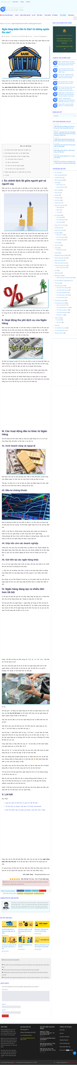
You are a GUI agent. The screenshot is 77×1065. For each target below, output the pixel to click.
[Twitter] (54, 1062)
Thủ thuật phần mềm (62, 295)
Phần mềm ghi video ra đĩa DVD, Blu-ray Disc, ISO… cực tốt (47, 1049)
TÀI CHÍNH (63, 15)
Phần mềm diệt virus (60, 263)
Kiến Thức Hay (6, 23)
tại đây (41, 977)
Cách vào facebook (60, 175)
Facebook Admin (27, 1035)
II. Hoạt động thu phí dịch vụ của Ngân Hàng (16, 153)
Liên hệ (61, 1033)
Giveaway (57, 197)
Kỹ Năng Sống (60, 239)
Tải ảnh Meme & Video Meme (62, 280)
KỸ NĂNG (55, 15)
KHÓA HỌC (58, 227)
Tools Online (15, 1)
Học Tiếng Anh (60, 237)
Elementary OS (60, 250)
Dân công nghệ (59, 180)
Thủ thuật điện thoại (61, 290)
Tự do (58, 212)
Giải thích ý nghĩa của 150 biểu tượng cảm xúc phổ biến (25, 931)
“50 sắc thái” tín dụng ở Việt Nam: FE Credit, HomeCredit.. (23, 806)
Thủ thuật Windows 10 (62, 307)
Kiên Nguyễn (6, 36)
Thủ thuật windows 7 (62, 310)
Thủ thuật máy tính (60, 303)
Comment (5, 989)
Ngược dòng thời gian (60, 258)
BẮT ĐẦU (39, 15)
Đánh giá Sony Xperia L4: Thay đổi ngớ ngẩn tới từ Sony (47, 1044)
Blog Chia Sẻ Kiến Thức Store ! (64, 35)
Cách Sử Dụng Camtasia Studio (64, 277)
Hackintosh (58, 203)
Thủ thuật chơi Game (62, 287)
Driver (56, 182)
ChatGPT (28, 1)
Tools (56, 325)
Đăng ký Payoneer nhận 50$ (27, 1032)
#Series (22, 1)
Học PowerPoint (60, 219)
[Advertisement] (26, 109)
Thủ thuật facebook (61, 292)
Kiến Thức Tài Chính (39, 893)
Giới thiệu (62, 1030)
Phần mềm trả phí (61, 267)
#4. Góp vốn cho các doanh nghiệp (15, 165)
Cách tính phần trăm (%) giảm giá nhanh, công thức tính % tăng (25, 810)
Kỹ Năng (57, 233)
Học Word (59, 222)
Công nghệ (59, 207)
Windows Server (59, 333)
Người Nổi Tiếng (59, 260)
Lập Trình (57, 245)
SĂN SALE (71, 15)
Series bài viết (58, 275)
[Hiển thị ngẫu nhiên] (75, 18)
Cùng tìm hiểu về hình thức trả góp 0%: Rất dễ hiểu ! (21, 803)
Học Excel (59, 217)
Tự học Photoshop (60, 330)
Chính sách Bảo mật (65, 1046)
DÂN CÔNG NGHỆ (25, 15)
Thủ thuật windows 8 (62, 312)
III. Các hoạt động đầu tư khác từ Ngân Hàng (16, 156)
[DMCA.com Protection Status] (69, 1050)
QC (55, 270)
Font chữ (57, 192)
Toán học (57, 318)
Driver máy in (59, 184)
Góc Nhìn (57, 200)
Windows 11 (59, 315)
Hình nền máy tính (59, 205)
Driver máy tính (60, 187)
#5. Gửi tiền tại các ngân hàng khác (15, 168)
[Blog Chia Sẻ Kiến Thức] (12, 9)
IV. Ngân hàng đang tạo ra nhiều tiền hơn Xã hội (17, 172)
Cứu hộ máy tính (60, 305)
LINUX (56, 248)
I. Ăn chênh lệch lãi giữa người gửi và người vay (17, 150)
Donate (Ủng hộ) (64, 1040)
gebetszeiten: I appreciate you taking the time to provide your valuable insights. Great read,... (66, 94)
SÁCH (16, 15)
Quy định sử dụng (64, 1036)
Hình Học (58, 322)
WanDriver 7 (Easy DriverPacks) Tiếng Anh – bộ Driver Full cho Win (47, 1033)
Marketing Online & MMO (61, 255)
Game (56, 195)
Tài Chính (57, 283)
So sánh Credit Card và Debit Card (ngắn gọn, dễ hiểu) (8, 931)
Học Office (57, 215)
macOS (57, 253)
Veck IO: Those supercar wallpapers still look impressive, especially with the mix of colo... (66, 100)
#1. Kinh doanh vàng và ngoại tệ (14, 159)
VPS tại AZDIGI (72, 1062)
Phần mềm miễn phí (60, 265)
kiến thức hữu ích (29, 893)
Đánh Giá (57, 190)
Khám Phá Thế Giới (60, 225)
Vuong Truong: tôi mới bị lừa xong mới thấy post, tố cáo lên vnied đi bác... (66, 70)
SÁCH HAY (57, 273)
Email (4, 1010)
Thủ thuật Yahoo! (61, 297)
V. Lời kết (6, 175)
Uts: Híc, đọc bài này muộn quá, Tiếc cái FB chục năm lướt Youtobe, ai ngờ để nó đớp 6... (66, 88)
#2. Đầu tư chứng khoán (12, 162)
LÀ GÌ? (33, 15)
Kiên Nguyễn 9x (24, 1029)
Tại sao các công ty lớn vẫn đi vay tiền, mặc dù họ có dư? (9, 946)
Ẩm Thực (57, 172)
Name (4, 1004)
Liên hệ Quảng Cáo (65, 1043)
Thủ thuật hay (58, 285)
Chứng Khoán (58, 177)
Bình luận (30, 36)
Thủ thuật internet (59, 300)
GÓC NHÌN (48, 15)
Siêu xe (58, 210)
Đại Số (58, 320)
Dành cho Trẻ (59, 235)
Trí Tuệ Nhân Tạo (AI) (60, 328)
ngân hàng (20, 893)
